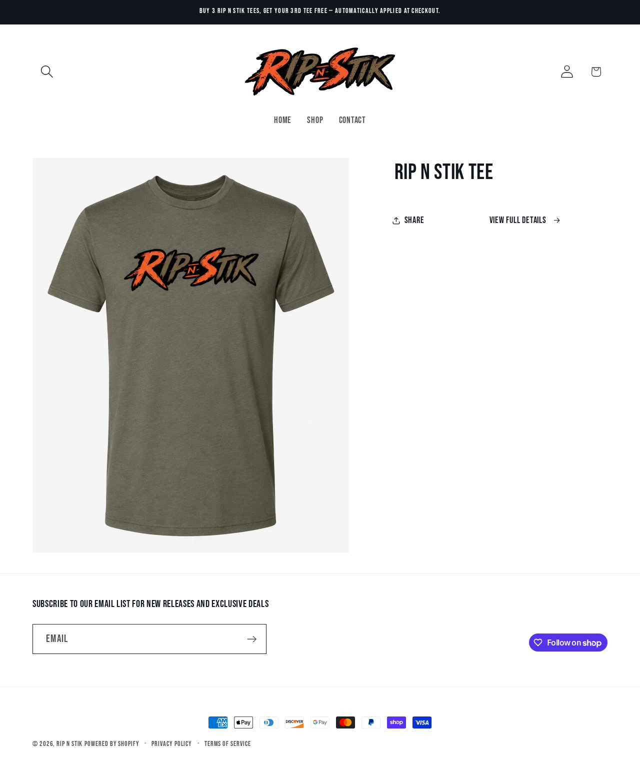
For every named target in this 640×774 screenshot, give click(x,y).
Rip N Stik (69, 744)
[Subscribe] (252, 639)
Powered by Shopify (111, 744)
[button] (46, 72)
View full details (518, 220)
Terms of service (227, 744)
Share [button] (414, 220)
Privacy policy (172, 744)
